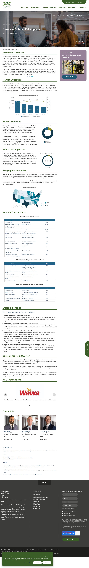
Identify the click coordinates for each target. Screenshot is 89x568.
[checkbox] (69, 513)
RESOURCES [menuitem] (36, 506)
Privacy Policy (70, 524)
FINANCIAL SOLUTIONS (49, 8)
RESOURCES (71, 8)
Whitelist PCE (57, 553)
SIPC (3, 501)
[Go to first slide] (54, 394)
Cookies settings (27, 562)
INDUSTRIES (61, 8)
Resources (61, 15)
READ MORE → (8, 439)
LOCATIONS (81, 8)
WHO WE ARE (24, 8)
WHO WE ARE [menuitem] (36, 494)
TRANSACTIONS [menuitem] (37, 496)
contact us (87, 350)
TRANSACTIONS (35, 8)
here (85, 527)
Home (53, 15)
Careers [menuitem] (73, 2)
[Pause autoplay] (30, 406)
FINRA (24, 500)
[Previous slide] (5, 394)
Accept (37, 562)
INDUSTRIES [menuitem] (36, 505)
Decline (46, 562)
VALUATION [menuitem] (36, 501)
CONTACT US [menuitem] (36, 508)
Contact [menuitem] (68, 2)
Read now (69, 77)
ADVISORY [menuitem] (36, 503)
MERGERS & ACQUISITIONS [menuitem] (40, 498)
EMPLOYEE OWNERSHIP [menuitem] (39, 499)
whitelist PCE (73, 526)
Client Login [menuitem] (79, 2)
